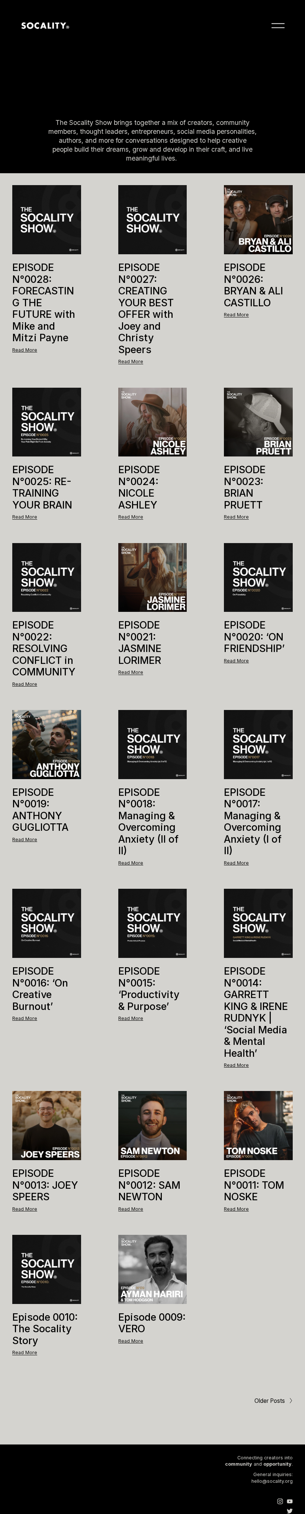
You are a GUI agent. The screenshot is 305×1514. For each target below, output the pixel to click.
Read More (24, 350)
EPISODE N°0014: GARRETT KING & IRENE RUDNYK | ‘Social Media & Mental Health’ (256, 1012)
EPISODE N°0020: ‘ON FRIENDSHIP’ (254, 636)
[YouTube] (290, 1501)
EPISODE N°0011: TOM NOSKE (254, 1185)
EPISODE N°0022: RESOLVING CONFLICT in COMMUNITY (44, 648)
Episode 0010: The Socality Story (45, 1328)
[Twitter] (290, 1511)
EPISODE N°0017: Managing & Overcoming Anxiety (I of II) (253, 821)
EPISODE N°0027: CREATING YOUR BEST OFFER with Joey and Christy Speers (146, 308)
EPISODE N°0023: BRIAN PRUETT (245, 487)
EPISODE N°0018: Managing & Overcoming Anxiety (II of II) (148, 821)
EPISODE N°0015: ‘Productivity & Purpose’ (148, 988)
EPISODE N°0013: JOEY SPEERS (45, 1185)
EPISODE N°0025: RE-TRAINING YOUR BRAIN (42, 487)
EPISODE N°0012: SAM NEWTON (149, 1185)
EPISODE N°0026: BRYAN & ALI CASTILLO (253, 285)
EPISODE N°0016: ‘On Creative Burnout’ (40, 988)
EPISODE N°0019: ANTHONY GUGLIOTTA (40, 809)
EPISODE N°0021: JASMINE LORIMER (139, 642)
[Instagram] (280, 1501)
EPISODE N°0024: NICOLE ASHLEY (139, 487)
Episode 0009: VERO (152, 1323)
